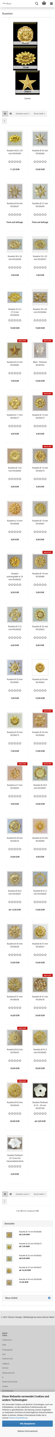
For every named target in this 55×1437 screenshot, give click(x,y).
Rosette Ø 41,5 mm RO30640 (40, 892)
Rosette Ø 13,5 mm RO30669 (14, 469)
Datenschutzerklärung (18, 1418)
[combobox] (22, 114)
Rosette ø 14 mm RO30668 (14, 522)
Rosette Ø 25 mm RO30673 (15, 733)
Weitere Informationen (27, 1431)
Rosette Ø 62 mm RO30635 (15, 1051)
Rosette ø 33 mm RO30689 (40, 839)
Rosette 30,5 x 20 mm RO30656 (15, 152)
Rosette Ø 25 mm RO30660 (40, 733)
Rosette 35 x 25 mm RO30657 (40, 257)
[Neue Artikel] (49, 1298)
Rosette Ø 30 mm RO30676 (15, 839)
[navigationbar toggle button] (51, 3)
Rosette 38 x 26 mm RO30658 (15, 257)
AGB (4, 1345)
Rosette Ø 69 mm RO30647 (15, 205)
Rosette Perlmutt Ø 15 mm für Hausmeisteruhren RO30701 (15, 1158)
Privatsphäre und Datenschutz (7, 1354)
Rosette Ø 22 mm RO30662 (40, 628)
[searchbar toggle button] (36, 3)
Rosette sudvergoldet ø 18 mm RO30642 (15, 576)
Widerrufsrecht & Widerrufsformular (7, 1377)
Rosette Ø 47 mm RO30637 (40, 945)
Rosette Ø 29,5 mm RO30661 (40, 786)
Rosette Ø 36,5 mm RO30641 (14, 892)
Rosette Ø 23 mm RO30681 (15, 680)
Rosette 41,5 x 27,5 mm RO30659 (14, 312)
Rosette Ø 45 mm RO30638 (15, 945)
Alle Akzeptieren (27, 1423)
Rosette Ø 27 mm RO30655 (40, 205)
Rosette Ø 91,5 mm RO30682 (40, 1051)
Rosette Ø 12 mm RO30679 (40, 416)
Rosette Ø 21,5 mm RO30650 (14, 628)
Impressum (7, 1340)
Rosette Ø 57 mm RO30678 (40, 998)
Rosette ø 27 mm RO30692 (14, 786)
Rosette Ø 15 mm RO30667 (40, 522)
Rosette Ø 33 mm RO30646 (40, 152)
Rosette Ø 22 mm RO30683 (15, 363)
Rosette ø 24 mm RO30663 (40, 680)
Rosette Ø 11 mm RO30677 (15, 416)
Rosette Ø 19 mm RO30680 (40, 575)
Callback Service (5, 1366)
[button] (5, 114)
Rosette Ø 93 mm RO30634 (15, 1104)
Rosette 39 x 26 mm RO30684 (40, 310)
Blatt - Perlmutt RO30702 (40, 363)
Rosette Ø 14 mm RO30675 (40, 469)
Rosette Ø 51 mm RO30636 (15, 998)
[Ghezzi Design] (6, 3)
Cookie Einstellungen (7, 1388)
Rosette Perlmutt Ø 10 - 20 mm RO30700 (40, 1105)
